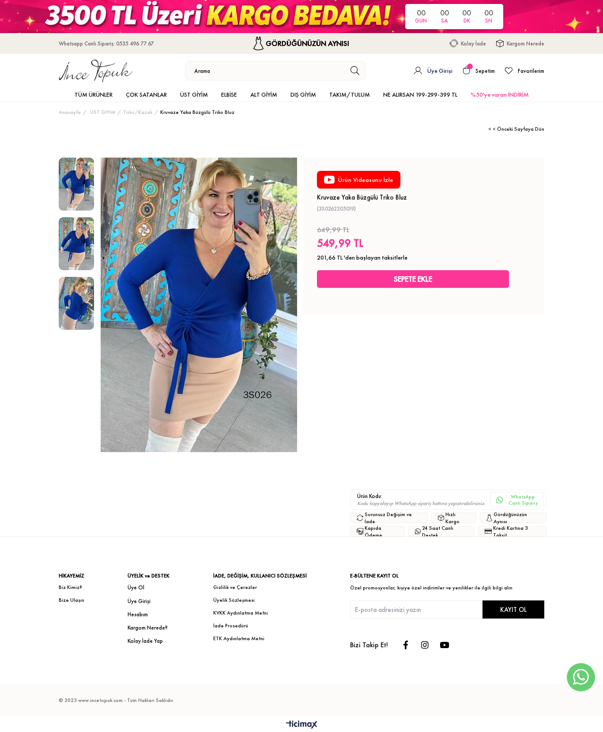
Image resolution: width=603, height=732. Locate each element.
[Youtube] (444, 644)
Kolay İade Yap (145, 641)
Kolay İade (473, 43)
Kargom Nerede (525, 43)
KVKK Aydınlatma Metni (240, 612)
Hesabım (138, 614)
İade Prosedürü (230, 625)
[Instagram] (424, 644)
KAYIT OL (513, 609)
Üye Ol (136, 587)
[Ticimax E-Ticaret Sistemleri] (301, 725)
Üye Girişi (139, 601)
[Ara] (355, 70)
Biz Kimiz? (70, 587)
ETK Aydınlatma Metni (238, 638)
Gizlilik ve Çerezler (235, 587)
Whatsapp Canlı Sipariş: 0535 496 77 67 (106, 43)
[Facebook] (405, 644)
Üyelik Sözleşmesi (234, 600)
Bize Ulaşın (71, 600)
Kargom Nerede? (148, 627)
